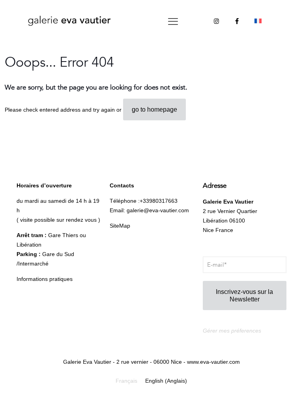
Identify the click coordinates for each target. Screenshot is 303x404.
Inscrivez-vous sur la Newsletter (244, 295)
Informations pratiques (45, 279)
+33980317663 (159, 201)
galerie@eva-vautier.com (158, 210)
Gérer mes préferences (232, 330)
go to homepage (154, 109)
